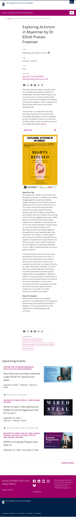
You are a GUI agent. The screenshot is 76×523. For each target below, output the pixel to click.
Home (3, 18)
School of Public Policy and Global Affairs (17, 13)
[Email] (35, 85)
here (43, 124)
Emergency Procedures (8, 513)
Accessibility (37, 513)
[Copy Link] (38, 85)
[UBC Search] (72, 2)
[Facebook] (24, 85)
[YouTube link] (44, 482)
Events (9, 18)
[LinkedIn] (31, 85)
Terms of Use (21, 513)
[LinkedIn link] (40, 482)
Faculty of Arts (7, 490)
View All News (68, 463)
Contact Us (37, 492)
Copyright (29, 513)
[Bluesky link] (35, 486)
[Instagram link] (49, 482)
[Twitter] (28, 85)
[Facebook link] (35, 482)
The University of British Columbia (32, 4)
